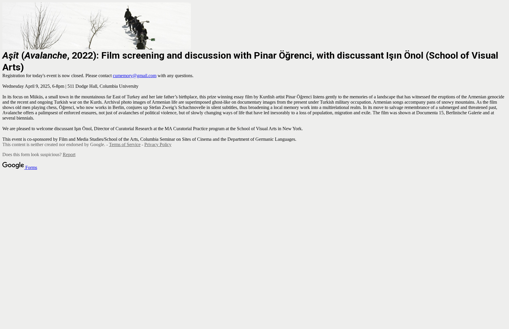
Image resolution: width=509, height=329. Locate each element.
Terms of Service (125, 144)
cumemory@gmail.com (134, 75)
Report (69, 154)
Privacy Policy (157, 144)
